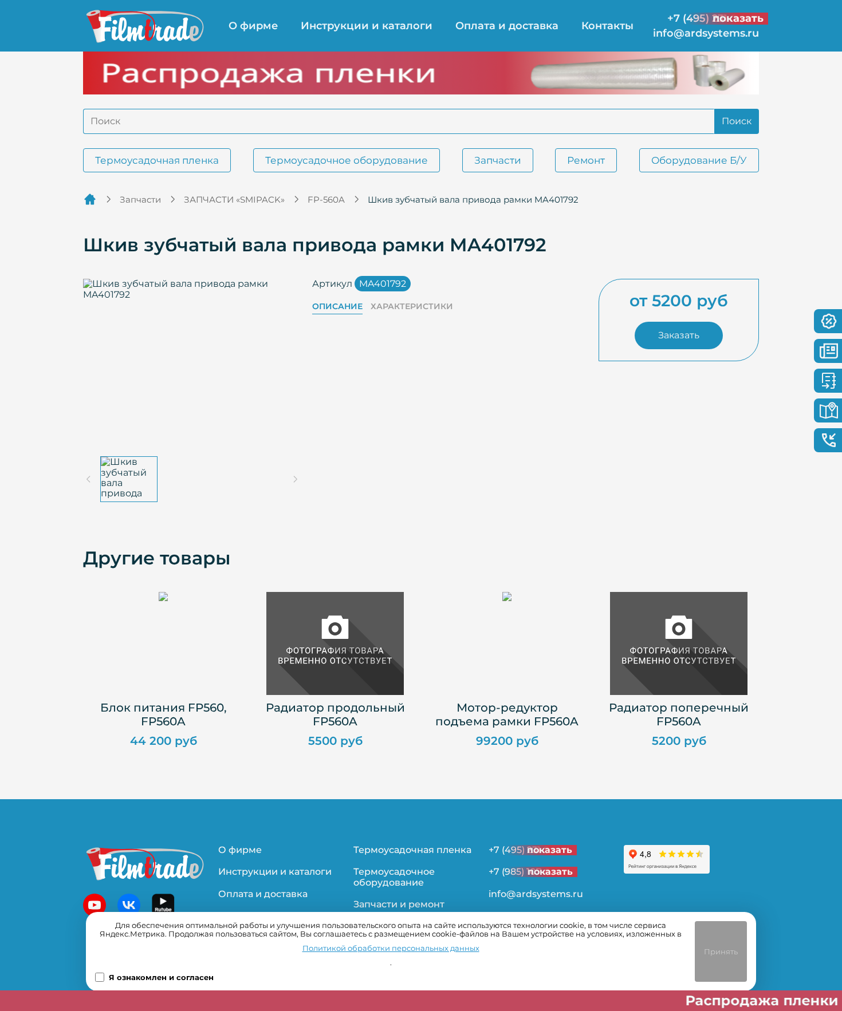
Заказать (678, 335)
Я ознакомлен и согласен (161, 977)
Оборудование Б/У (699, 160)
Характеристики (412, 306)
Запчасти (497, 160)
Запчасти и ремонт (398, 904)
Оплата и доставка (506, 25)
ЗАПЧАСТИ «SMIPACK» (234, 199)
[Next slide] (295, 479)
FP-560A (326, 199)
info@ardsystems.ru (706, 33)
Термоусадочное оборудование (346, 160)
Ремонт (586, 160)
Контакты (607, 25)
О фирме (253, 25)
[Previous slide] (89, 479)
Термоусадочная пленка (157, 160)
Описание (337, 306)
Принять (721, 951)
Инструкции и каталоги (366, 25)
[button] (129, 479)
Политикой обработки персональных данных (390, 948)
